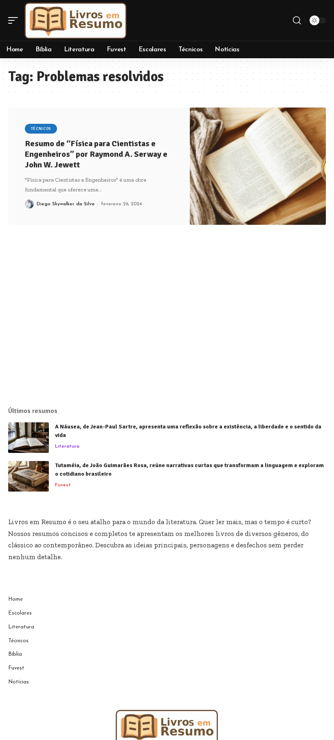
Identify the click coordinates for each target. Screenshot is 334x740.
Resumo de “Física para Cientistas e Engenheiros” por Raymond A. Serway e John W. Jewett (96, 154)
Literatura (67, 446)
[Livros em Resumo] (76, 20)
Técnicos (41, 128)
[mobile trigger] (15, 20)
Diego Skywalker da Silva (65, 204)
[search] (297, 20)
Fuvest (63, 485)
